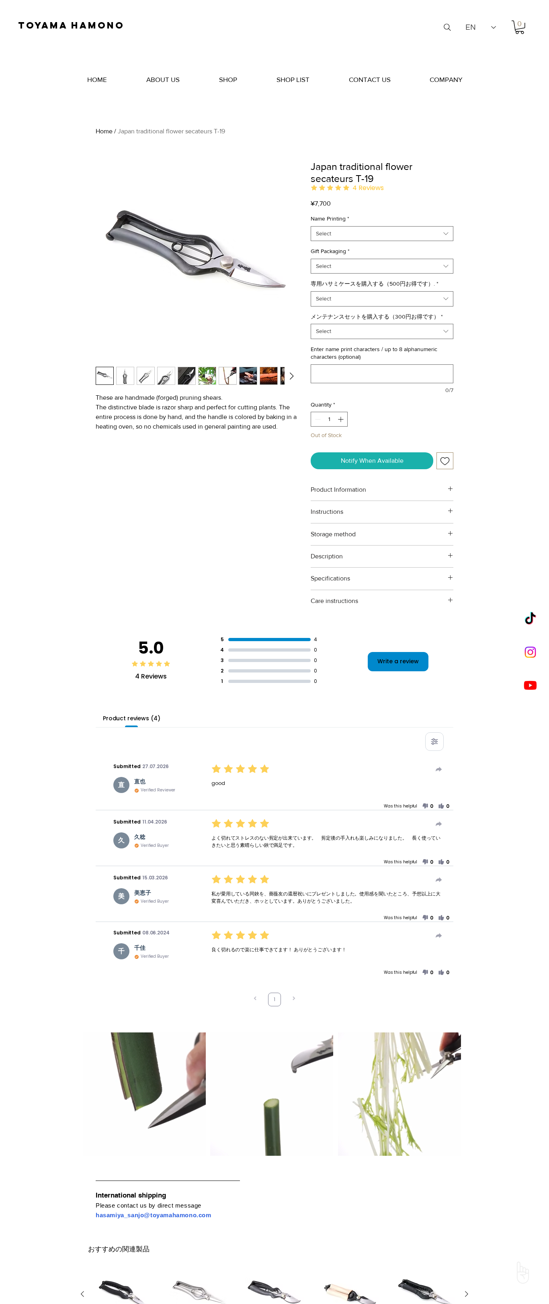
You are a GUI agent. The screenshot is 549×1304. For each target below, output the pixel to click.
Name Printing (330, 218)
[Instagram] (530, 652)
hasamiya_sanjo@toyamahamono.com (153, 1215)
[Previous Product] (82, 1294)
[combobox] (382, 233)
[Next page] (294, 999)
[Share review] (439, 769)
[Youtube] (530, 685)
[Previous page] (255, 999)
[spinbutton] (329, 419)
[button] (520, 27)
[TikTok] (530, 619)
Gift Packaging (330, 251)
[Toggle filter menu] (434, 741)
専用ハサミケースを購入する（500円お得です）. (374, 283)
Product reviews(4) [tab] (131, 718)
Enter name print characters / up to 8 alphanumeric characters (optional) (374, 353)
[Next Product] (466, 1294)
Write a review (398, 661)
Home (104, 131)
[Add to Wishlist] (444, 460)
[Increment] (341, 419)
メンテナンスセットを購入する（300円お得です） (377, 316)
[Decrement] (317, 419)
